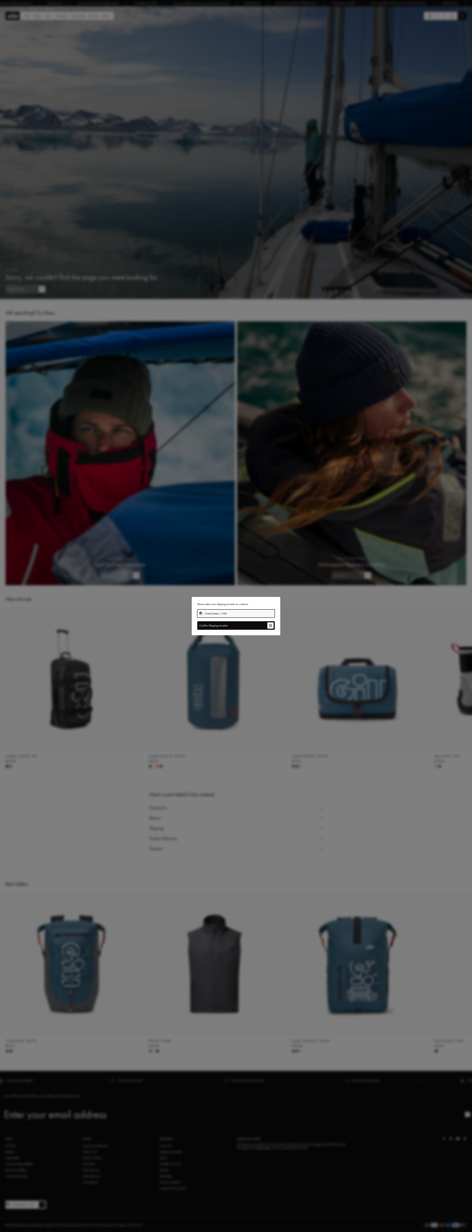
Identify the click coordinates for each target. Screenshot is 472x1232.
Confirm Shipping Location (213, 625)
